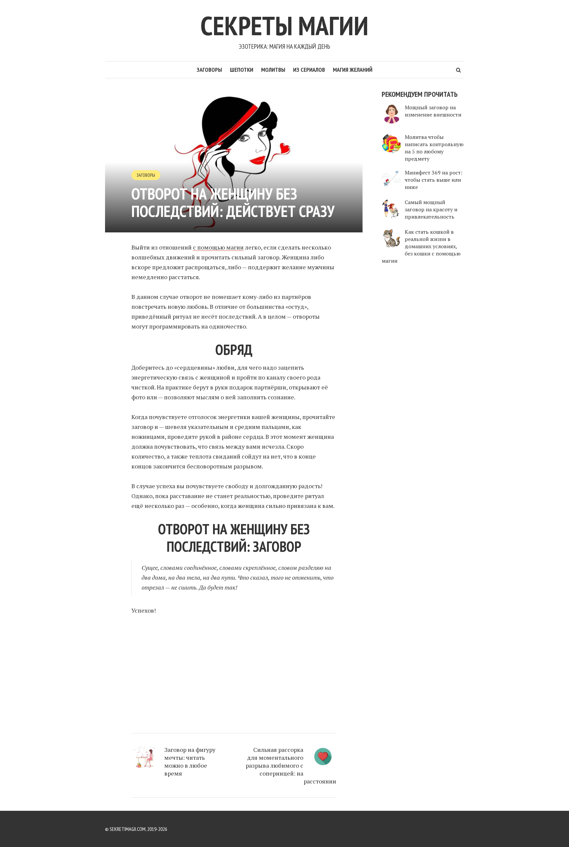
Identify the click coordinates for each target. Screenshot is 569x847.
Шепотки (241, 69)
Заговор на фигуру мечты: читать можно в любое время (189, 761)
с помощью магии (218, 247)
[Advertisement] (233, 671)
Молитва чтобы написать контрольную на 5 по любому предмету (434, 147)
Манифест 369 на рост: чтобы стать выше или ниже (433, 180)
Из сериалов (309, 69)
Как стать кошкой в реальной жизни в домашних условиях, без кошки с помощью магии (421, 246)
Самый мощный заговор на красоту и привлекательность (431, 209)
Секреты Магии (284, 25)
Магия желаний (352, 69)
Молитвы (273, 69)
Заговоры (209, 69)
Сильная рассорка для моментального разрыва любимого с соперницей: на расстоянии (291, 765)
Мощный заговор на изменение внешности (433, 111)
